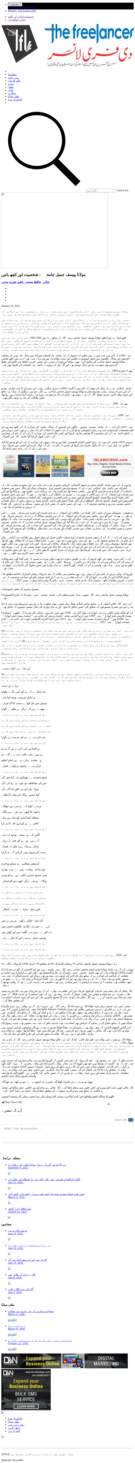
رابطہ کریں (14, 1427)
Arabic (17, 7)
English (32, 7)
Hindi (25, 7)
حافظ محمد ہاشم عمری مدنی (21, 282)
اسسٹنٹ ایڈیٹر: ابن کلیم (21, 16)
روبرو (11, 83)
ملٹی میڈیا (13, 96)
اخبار (10, 90)
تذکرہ (45, 282)
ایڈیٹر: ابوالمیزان (16, 19)
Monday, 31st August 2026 (22, 10)
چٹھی (11, 87)
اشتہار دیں (14, 1431)
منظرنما (12, 74)
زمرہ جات (13, 77)
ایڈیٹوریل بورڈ (15, 99)
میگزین (12, 93)
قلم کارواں (14, 80)
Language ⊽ (15, 4)
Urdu (11, 7)
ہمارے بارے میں (16, 1424)
